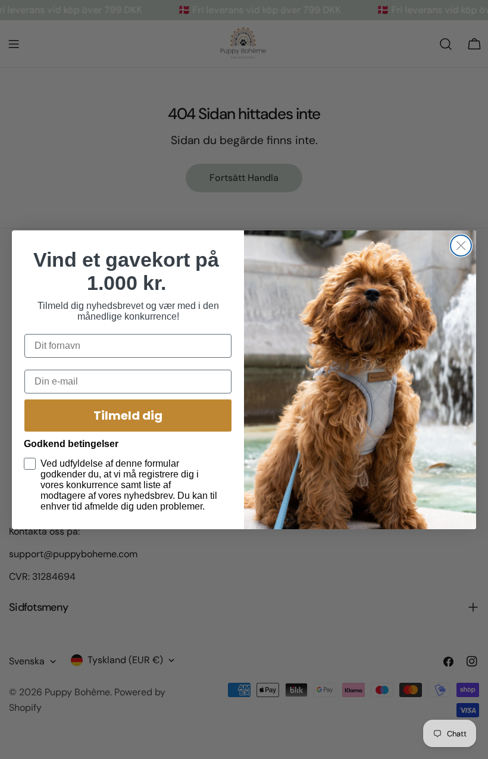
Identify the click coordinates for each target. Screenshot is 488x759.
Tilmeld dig (127, 415)
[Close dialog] (461, 245)
